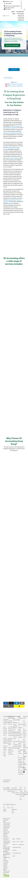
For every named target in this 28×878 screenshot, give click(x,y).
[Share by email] (22, 703)
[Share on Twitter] (11, 703)
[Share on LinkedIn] (16, 703)
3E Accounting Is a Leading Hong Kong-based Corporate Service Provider (20, 730)
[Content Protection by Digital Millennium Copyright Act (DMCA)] (6, 876)
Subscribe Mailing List (14, 239)
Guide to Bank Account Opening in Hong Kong (5, 731)
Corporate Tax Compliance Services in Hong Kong (15, 745)
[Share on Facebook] (5, 703)
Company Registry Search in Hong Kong (10, 741)
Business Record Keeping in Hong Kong (15, 726)
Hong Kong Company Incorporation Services (6, 721)
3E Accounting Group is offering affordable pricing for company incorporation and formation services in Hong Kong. (21, 765)
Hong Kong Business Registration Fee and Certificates (11, 751)
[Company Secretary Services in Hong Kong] (14, 335)
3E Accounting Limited (5, 860)
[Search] (24, 9)
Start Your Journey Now (12, 45)
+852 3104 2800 (8, 3)
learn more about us (8, 77)
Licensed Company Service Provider (14, 790)
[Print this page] (8, 706)
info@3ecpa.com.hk (9, 1)
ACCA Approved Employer (9, 789)
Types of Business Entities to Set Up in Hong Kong (5, 750)
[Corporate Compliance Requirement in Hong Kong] (14, 388)
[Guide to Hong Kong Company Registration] (14, 307)
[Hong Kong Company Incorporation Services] (14, 279)
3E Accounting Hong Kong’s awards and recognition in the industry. (20, 746)
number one (11, 203)
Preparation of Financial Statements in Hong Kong (15, 735)
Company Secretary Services (10, 722)
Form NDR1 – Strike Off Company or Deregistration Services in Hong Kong (11, 731)
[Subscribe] (19, 706)
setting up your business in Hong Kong (12, 133)
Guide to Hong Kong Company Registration (6, 740)
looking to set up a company (12, 158)
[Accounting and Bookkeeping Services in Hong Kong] (14, 362)
